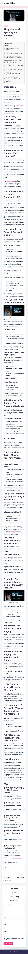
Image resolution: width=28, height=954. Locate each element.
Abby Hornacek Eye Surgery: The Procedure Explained (13, 58)
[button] (8, 870)
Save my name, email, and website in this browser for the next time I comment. (14, 939)
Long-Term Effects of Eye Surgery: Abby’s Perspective (13, 63)
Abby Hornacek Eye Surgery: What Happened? (12, 49)
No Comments (19, 38)
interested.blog (8, 3)
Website (5, 931)
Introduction (7, 45)
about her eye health (16, 531)
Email (5, 924)
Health (6, 26)
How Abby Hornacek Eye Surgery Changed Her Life (13, 52)
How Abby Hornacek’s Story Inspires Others (14, 65)
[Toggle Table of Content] (21, 43)
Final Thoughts (8, 81)
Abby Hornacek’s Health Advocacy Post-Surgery (13, 79)
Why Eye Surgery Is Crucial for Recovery (13, 56)
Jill (6, 867)
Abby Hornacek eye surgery (9, 409)
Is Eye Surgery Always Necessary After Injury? (13, 74)
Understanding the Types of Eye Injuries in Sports (13, 54)
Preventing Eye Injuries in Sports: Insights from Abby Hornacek (14, 67)
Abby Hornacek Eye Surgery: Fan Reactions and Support (14, 71)
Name (5, 917)
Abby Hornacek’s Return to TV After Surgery (14, 69)
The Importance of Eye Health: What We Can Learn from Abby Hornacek (13, 77)
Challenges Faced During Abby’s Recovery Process (13, 61)
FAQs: (7, 82)
